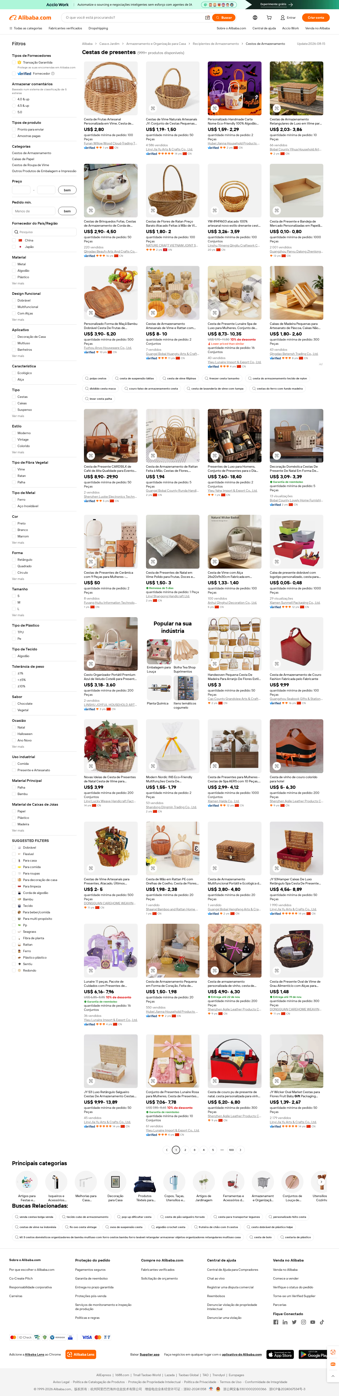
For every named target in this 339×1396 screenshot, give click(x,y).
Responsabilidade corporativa (30, 1287)
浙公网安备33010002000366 (244, 1389)
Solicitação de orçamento (159, 1278)
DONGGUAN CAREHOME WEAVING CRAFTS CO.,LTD (111, 903)
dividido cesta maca (103, 388)
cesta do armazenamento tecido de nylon (280, 378)
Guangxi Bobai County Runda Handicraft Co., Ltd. (173, 490)
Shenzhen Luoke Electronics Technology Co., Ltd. (111, 496)
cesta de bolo (263, 1237)
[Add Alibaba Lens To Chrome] (80, 1354)
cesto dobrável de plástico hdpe (272, 1227)
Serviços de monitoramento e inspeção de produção (103, 1307)
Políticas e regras (87, 1318)
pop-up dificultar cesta (137, 1217)
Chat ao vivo (216, 1278)
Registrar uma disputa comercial (230, 1287)
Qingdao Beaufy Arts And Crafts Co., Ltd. (111, 251)
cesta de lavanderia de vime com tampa (217, 388)
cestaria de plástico (298, 1237)
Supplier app (150, 1354)
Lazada (170, 1375)
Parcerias (279, 1305)
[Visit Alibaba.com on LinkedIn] (285, 1322)
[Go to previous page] (167, 1150)
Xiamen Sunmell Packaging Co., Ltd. (295, 602)
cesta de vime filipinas (181, 378)
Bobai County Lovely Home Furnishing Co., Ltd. (297, 500)
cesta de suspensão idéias (137, 378)
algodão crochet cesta (170, 1227)
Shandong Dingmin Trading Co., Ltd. (171, 807)
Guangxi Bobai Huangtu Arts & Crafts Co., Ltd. (173, 354)
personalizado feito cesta (289, 1217)
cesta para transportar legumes (239, 1217)
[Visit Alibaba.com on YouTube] (312, 1322)
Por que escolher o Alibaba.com (31, 1269)
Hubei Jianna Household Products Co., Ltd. (235, 143)
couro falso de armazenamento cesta (153, 388)
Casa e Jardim (109, 44)
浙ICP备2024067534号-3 (287, 1389)
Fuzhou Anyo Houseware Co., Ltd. (108, 348)
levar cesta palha (101, 398)
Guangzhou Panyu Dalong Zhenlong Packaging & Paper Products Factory (297, 251)
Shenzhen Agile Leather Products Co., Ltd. (297, 801)
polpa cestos (98, 378)
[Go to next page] (240, 1150)
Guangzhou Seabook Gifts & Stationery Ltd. (297, 699)
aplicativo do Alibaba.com (242, 1354)
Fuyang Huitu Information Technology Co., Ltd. (111, 602)
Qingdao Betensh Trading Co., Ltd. (294, 354)
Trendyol (218, 1375)
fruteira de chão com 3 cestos (218, 1227)
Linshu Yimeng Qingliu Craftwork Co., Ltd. (235, 245)
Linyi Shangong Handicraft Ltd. (168, 596)
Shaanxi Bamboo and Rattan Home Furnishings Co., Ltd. (173, 909)
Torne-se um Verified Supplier (294, 1296)
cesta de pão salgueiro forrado (185, 1217)
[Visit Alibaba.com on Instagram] (303, 1322)
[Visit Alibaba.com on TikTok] (322, 1322)
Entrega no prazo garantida (94, 1287)
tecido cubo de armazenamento (87, 1217)
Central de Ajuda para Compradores (232, 1269)
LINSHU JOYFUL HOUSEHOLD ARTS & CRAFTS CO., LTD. (111, 705)
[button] (207, 17)
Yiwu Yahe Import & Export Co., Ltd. (232, 490)
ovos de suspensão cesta (126, 1227)
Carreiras (15, 1296)
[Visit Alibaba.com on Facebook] (276, 1322)
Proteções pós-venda (90, 1296)
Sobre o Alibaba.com (25, 1260)
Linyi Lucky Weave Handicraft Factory (111, 801)
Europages (236, 1375)
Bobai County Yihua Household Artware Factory (297, 149)
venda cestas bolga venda (36, 1217)
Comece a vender (286, 1278)
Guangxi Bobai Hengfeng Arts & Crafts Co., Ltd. (235, 909)
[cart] (270, 18)
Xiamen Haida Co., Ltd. (223, 801)
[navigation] (44, 597)
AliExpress (103, 1375)
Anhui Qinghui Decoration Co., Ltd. (232, 602)
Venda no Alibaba (285, 1269)
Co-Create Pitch (21, 1278)
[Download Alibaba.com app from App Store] (280, 1354)
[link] (333, 1352)
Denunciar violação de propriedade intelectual (232, 1307)
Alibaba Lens (34, 1354)
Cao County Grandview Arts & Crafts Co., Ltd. (235, 699)
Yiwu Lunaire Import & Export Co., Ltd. (234, 362)
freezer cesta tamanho (224, 378)
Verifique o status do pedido (293, 1287)
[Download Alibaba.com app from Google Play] (314, 1354)
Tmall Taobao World (147, 1375)
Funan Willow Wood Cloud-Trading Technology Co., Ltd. (111, 143)
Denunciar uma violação (224, 1318)
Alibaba (87, 44)
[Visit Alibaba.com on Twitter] (294, 1322)
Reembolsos (216, 1296)
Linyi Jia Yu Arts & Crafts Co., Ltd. (169, 149)
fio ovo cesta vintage (83, 1227)
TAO (205, 1375)
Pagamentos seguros (90, 1269)
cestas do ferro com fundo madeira (280, 388)
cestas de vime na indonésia (38, 1227)
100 (231, 1150)
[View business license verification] (211, 1389)
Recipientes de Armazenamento (216, 44)
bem (67, 190)
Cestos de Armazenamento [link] (265, 44)
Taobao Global (188, 1375)
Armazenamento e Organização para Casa (156, 44)
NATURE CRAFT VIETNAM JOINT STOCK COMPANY (173, 245)
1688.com (122, 1375)
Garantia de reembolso (91, 1278)
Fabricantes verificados (158, 1269)
